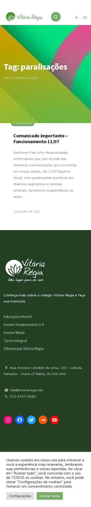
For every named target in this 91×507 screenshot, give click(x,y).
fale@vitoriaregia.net (26, 390)
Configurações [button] (20, 496)
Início (8, 78)
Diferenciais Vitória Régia (23, 348)
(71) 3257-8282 (22, 396)
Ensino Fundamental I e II (24, 324)
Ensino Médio (14, 332)
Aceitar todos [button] (50, 496)
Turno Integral (15, 340)
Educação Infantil (18, 316)
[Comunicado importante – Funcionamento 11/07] (45, 173)
